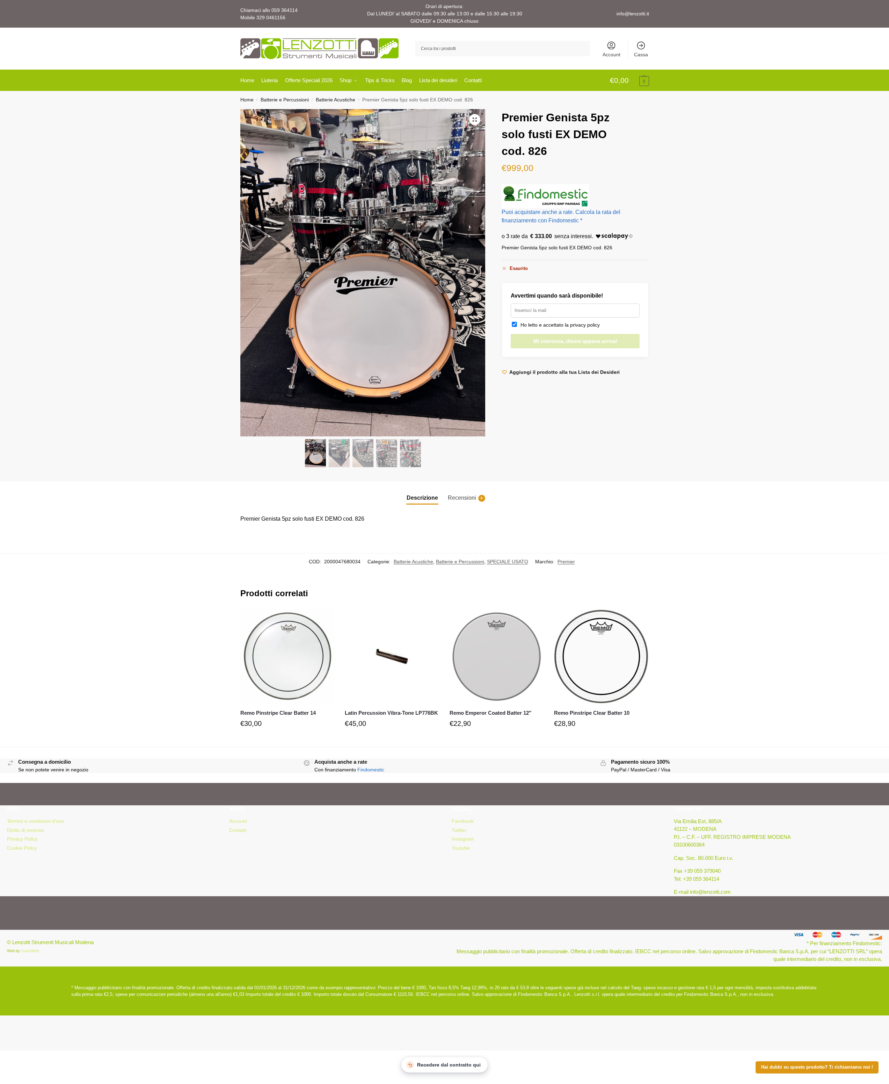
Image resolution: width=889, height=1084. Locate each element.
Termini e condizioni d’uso (35, 821)
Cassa (641, 54)
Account (611, 54)
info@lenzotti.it (633, 13)
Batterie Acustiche (335, 99)
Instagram (463, 839)
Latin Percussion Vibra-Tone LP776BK (391, 713)
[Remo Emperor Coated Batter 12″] (497, 656)
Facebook (463, 821)
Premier (566, 561)
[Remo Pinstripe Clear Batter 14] (287, 656)
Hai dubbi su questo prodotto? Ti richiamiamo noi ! (817, 1067)
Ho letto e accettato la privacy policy (559, 325)
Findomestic (370, 769)
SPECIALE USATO (507, 561)
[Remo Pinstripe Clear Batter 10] (601, 656)
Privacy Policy (22, 839)
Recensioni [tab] (465, 498)
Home (247, 99)
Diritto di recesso (25, 830)
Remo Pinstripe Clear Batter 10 (591, 713)
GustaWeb (30, 951)
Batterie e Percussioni (285, 99)
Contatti (237, 830)
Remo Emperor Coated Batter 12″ (490, 713)
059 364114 (284, 10)
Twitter (459, 830)
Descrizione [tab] (422, 498)
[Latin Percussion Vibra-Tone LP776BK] (392, 656)
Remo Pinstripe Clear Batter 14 (278, 713)
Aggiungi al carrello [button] (287, 740)
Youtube (461, 848)
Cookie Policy (22, 848)
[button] (629, 81)
